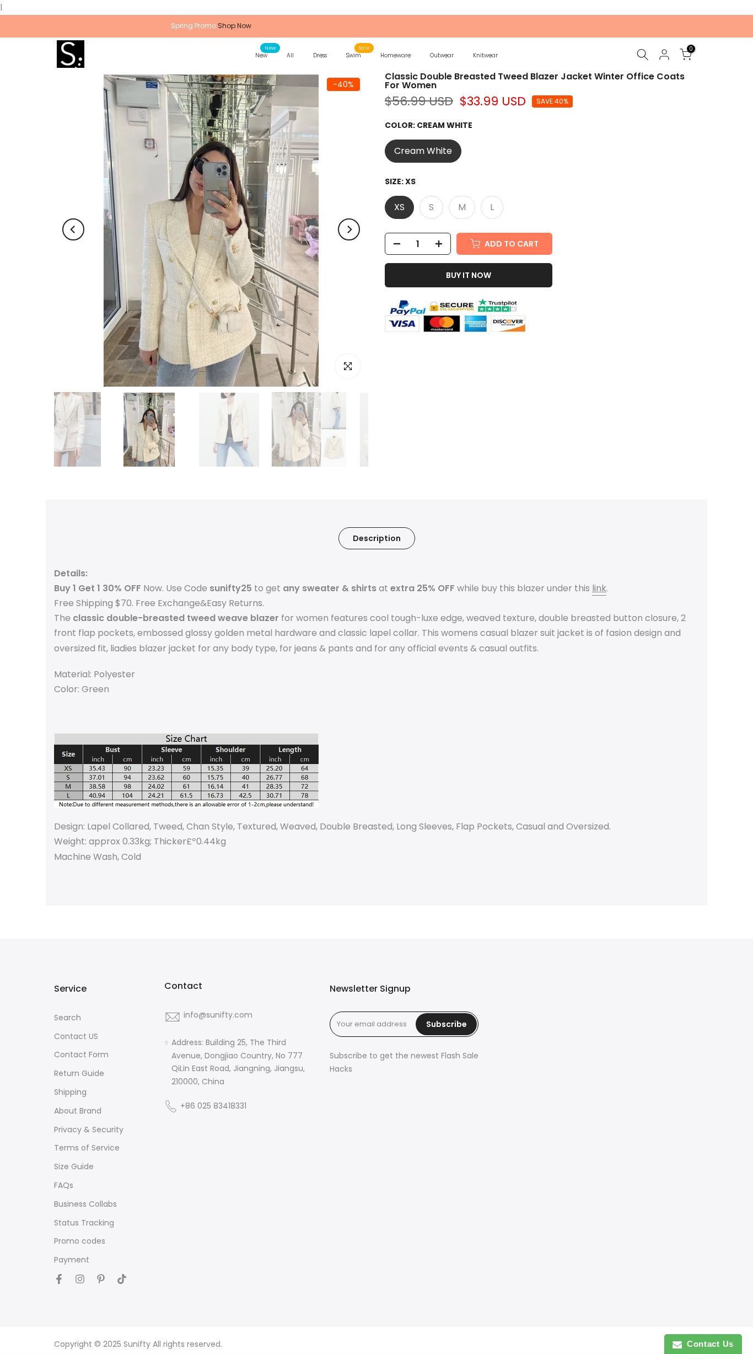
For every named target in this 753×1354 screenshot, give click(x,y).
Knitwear (485, 55)
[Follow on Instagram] (80, 1279)
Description (377, 537)
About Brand (77, 1111)
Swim (357, 55)
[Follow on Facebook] (59, 1279)
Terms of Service (87, 1148)
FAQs (63, 1185)
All (290, 55)
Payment (71, 1260)
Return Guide (79, 1073)
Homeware (395, 55)
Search (67, 1018)
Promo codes (79, 1241)
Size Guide (74, 1167)
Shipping (70, 1092)
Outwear (442, 55)
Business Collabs (85, 1204)
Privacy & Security (88, 1130)
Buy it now (468, 275)
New (265, 55)
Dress (320, 55)
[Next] (349, 229)
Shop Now (234, 25)
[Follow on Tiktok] (122, 1279)
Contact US (76, 1036)
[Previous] (73, 229)
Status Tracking (84, 1223)
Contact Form (81, 1055)
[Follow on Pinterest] (101, 1279)
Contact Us (708, 1343)
